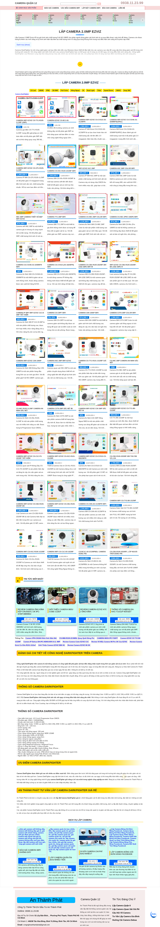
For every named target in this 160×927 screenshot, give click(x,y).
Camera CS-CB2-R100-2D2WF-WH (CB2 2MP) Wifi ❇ (92, 266)
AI (83, 90)
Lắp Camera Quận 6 (121, 905)
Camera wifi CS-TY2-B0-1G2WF (123, 500)
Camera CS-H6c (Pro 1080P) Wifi (124, 217)
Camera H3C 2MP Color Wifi (122, 168)
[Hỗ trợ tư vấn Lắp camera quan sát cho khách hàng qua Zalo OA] (153, 914)
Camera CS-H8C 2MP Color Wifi (92, 217)
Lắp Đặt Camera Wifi (91, 8)
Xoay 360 (127, 90)
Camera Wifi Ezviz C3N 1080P (28, 361)
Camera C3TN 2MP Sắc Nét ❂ (60, 408)
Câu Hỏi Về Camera (121, 913)
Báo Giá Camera (51, 8)
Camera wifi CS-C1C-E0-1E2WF (60, 552)
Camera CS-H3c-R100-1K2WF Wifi (61, 171)
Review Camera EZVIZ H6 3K (79, 645)
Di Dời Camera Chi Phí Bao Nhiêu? (91, 852)
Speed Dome (108, 90)
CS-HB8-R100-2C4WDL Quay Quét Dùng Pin (76, 638)
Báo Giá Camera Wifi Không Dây (30, 851)
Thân (99, 90)
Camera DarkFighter (22, 94)
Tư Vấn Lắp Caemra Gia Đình (125, 916)
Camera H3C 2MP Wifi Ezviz (59, 361)
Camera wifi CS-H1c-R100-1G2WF (30, 552)
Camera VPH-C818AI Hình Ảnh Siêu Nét (41, 638)
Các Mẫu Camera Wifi (70, 8)
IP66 (47, 90)
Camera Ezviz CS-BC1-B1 (58, 120)
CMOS (118, 90)
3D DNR (55, 90)
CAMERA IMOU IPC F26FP (107, 638)
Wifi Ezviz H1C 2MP (87, 168)
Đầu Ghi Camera (109, 8)
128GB (41, 90)
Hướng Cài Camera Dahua (124, 920)
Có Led (33, 90)
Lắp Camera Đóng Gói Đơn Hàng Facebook (122, 853)
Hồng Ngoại (75, 90)
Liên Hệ (121, 8)
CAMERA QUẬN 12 (26, 3)
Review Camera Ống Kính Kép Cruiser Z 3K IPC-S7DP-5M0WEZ (31, 610)
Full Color (64, 90)
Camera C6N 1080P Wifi (89, 313)
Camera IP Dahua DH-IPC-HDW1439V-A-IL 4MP (42, 642)
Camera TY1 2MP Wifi (56, 217)
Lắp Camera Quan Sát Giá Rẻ (125, 909)
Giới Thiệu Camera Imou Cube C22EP (61, 610)
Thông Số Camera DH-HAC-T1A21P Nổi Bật (122, 610)
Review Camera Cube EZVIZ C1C (76, 642)
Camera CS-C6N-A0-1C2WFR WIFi (92, 504)
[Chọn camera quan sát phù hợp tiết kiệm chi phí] (143, 20)
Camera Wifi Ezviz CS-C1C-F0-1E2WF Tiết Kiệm (29, 457)
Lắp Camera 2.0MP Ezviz (80, 31)
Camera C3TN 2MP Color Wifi (123, 313)
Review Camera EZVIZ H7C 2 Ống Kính (93, 610)
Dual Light (90, 90)
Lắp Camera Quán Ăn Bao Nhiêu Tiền (61, 859)
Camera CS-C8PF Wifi (56, 313)
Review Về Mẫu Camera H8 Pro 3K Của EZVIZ (109, 642)
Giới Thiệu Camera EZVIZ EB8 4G (51, 645)
